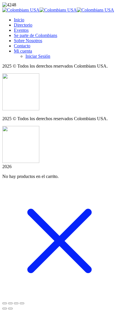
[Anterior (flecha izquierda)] (4, 308)
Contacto (22, 45)
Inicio (19, 19)
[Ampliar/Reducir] (4, 303)
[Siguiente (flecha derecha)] (10, 308)
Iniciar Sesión (37, 56)
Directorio (23, 25)
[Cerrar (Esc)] (22, 303)
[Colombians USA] (21, 10)
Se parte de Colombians (35, 35)
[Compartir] (16, 303)
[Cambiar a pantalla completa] (10, 303)
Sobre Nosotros (28, 40)
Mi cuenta (23, 51)
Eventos (21, 30)
